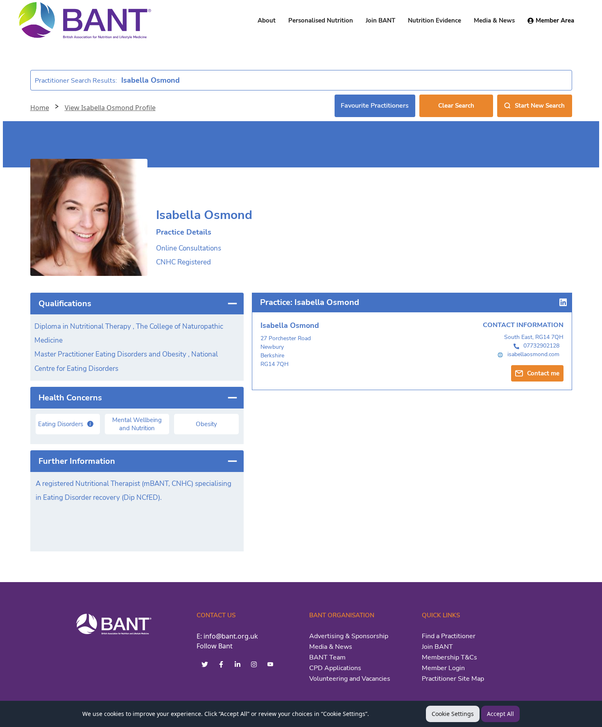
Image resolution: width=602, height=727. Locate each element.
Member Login (443, 668)
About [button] (267, 20)
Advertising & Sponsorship (348, 636)
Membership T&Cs (449, 657)
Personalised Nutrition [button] (320, 20)
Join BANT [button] (380, 20)
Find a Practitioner (448, 636)
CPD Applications (335, 668)
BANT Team (327, 657)
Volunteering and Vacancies (349, 678)
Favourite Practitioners (375, 105)
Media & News (330, 646)
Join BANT (437, 646)
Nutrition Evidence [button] (434, 20)
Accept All (500, 714)
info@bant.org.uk (231, 636)
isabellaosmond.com (533, 354)
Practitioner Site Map (453, 678)
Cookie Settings (453, 714)
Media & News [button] (494, 20)
